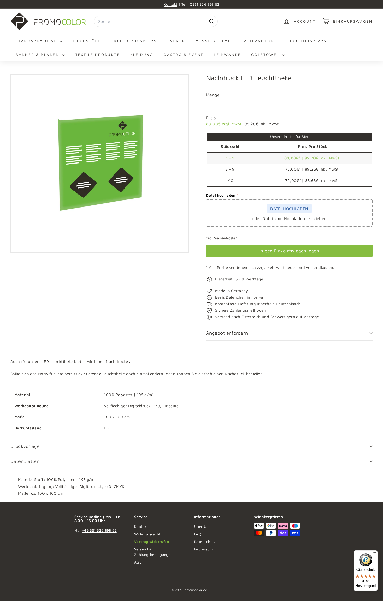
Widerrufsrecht (147, 534)
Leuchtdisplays (306, 41)
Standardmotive (37, 41)
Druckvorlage (25, 446)
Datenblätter (24, 461)
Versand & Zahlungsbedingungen (153, 552)
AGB (138, 562)
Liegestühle (88, 41)
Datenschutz (204, 541)
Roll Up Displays (135, 41)
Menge (212, 94)
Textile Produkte (97, 54)
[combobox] (156, 21)
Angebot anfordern (227, 333)
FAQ (197, 534)
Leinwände (227, 54)
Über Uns (202, 526)
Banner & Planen (38, 54)
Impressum (203, 549)
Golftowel (266, 54)
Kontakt (170, 4)
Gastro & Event (183, 54)
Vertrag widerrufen (151, 541)
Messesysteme (213, 41)
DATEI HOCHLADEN (289, 208)
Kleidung (141, 54)
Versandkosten (225, 238)
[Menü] (375, 553)
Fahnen (176, 41)
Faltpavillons (259, 41)
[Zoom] (99, 163)
